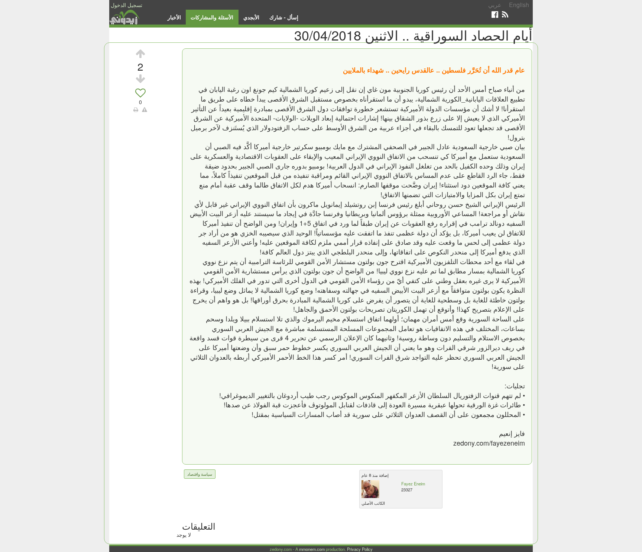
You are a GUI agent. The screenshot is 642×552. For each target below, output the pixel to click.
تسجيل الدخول (126, 5)
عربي (495, 4)
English (519, 4)
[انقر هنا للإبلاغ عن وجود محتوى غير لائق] (144, 109)
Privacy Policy (360, 549)
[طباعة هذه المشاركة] (135, 109)
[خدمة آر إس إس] (505, 14)
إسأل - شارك (283, 17)
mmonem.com (312, 549)
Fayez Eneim (413, 484)
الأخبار (174, 17)
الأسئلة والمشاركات (212, 17)
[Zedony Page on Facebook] (495, 14)
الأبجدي (251, 17)
